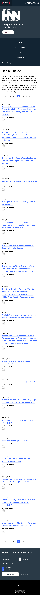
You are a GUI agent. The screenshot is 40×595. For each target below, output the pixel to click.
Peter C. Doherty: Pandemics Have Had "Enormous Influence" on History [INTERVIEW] (18, 502)
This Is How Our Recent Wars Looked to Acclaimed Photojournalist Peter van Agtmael (19, 160)
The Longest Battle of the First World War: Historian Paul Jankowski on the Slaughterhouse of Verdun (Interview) (18, 268)
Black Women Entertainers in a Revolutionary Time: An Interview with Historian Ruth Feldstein (18, 225)
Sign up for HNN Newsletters (19, 586)
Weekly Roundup (10, 570)
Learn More (24, 574)
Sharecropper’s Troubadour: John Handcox (20, 382)
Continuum (8, 567)
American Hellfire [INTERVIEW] (15, 441)
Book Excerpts (20, 47)
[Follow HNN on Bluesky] (10, 63)
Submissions (20, 58)
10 (29, 96)
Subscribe (8, 32)
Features (20, 42)
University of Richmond (32, 3)
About (20, 52)
